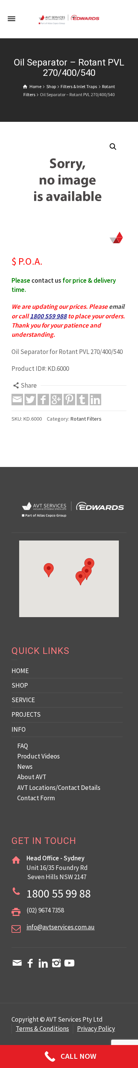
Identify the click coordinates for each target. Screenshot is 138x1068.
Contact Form (36, 798)
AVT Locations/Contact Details (58, 787)
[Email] (17, 399)
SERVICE (23, 700)
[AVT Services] (69, 19)
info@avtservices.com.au (60, 927)
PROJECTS (26, 714)
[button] (113, 147)
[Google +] (56, 399)
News (25, 766)
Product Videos (38, 756)
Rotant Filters (86, 418)
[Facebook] (43, 399)
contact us (46, 280)
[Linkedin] (95, 399)
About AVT (31, 777)
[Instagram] (56, 963)
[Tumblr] (82, 399)
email (117, 306)
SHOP (20, 685)
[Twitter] (30, 399)
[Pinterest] (69, 399)
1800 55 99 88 (58, 893)
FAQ (22, 746)
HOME (20, 671)
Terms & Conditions (42, 1028)
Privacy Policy (96, 1028)
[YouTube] (69, 963)
